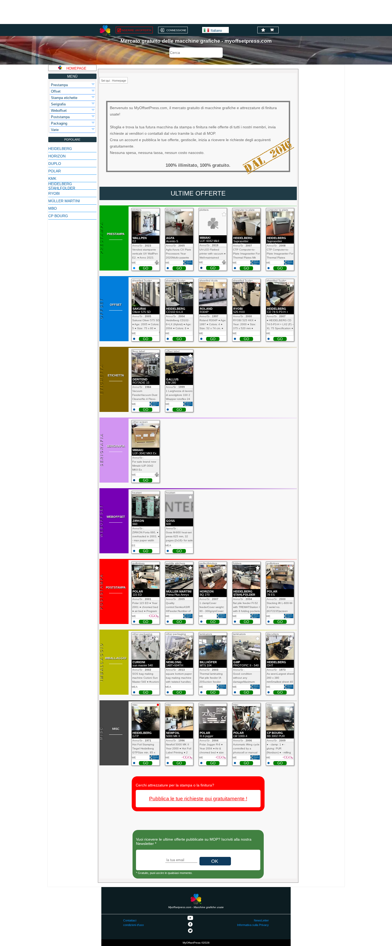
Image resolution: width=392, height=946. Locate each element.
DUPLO (54, 163)
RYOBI (54, 193)
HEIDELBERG (60, 148)
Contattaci (129, 920)
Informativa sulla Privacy (253, 925)
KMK (52, 178)
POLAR (54, 171)
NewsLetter (261, 920)
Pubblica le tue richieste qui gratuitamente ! (198, 798)
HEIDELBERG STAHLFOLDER (61, 186)
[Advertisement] (196, 12)
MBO (52, 208)
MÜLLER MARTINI (64, 201)
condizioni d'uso (133, 925)
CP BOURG (58, 216)
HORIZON (57, 156)
